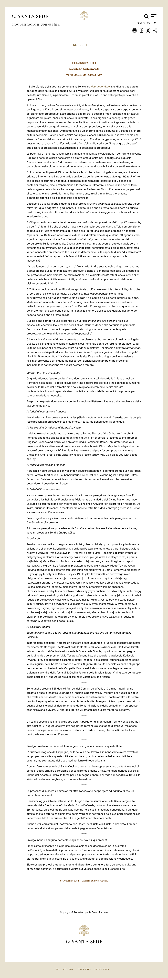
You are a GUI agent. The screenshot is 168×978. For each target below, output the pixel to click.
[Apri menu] (153, 16)
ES (81, 44)
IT (94, 44)
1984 (57, 24)
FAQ (57, 969)
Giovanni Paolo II (25, 24)
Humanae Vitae (100, 86)
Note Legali (68, 969)
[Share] (155, 31)
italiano (144, 24)
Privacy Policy (101, 969)
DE (75, 44)
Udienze (47, 24)
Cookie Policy (84, 969)
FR (87, 44)
